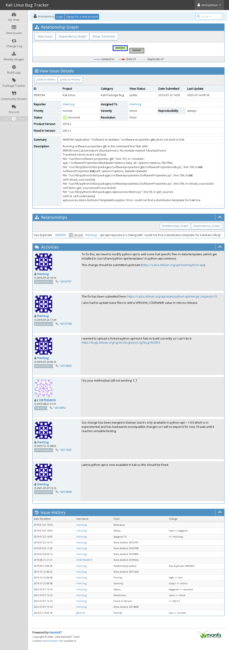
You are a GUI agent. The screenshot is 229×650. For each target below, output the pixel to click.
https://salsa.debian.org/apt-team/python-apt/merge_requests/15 (172, 296)
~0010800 (65, 366)
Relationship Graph (175, 226)
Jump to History (70, 79)
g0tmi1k (80, 612)
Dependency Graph (72, 36)
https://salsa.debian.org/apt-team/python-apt (173, 265)
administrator (50, 640)
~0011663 (65, 450)
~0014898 (65, 492)
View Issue (45, 36)
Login (59, 17)
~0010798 (65, 324)
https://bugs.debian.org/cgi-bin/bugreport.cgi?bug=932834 (121, 342)
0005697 (60, 235)
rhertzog (68, 104)
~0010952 (59, 408)
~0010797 (65, 281)
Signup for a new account (82, 17)
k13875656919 (46, 400)
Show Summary (103, 36)
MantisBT (55, 632)
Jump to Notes (46, 79)
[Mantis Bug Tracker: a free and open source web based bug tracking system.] (209, 634)
